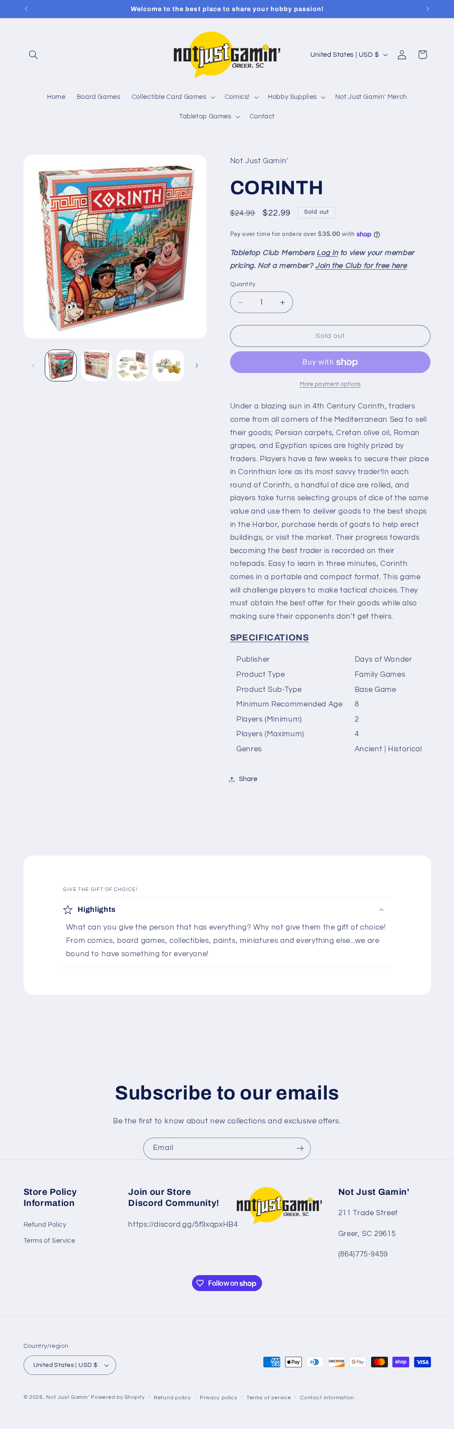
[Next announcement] (428, 9)
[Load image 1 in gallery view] (60, 365)
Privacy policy (218, 1397)
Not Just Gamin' (67, 1397)
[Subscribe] (300, 1148)
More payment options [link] (330, 384)
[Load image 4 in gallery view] (168, 365)
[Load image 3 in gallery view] (132, 365)
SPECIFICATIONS (269, 637)
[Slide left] (33, 365)
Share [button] (248, 779)
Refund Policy (45, 1224)
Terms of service (269, 1397)
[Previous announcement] (26, 9)
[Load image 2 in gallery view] (96, 365)
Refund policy (172, 1397)
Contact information (327, 1397)
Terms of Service (49, 1240)
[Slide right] (197, 365)
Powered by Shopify (118, 1397)
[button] (33, 54)
